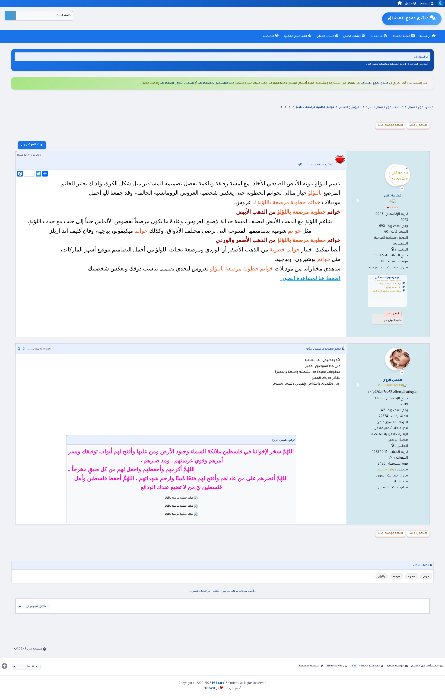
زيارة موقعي (385, 470)
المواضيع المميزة (295, 36)
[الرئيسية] (399, 4)
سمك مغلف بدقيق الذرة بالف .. (386, 289)
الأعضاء (269, 36)
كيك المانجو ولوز (393, 285)
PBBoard (209, 688)
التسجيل (425, 4)
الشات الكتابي (352, 36)
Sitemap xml (334, 666)
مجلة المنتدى (401, 36)
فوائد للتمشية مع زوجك (390, 281)
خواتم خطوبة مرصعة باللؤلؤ (315, 164)
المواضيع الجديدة (369, 666)
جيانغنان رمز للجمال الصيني (205, 590)
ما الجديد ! (376, 36)
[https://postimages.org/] (181, 497)
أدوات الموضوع (34, 144)
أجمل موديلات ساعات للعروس (238, 590)
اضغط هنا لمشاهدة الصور (310, 278)
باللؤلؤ (381, 576)
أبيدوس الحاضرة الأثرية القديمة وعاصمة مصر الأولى (396, 64)
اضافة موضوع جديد (390, 125)
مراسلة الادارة (395, 666)
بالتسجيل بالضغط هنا (213, 83)
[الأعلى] (4, 666)
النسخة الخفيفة (309, 666)
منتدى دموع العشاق (375, 83)
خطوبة (411, 576)
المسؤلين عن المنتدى (424, 666)
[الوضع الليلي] (441, 3)
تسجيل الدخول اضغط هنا (177, 83)
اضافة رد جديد (418, 125)
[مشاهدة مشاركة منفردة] (23, 348)
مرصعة (396, 576)
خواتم (426, 576)
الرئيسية (425, 36)
